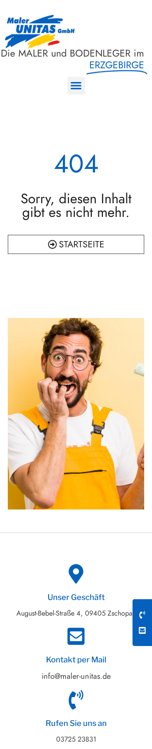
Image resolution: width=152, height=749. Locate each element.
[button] (76, 85)
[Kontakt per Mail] (76, 636)
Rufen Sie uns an (76, 723)
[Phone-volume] (142, 615)
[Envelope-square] (142, 630)
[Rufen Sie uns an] (76, 700)
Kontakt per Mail (76, 659)
